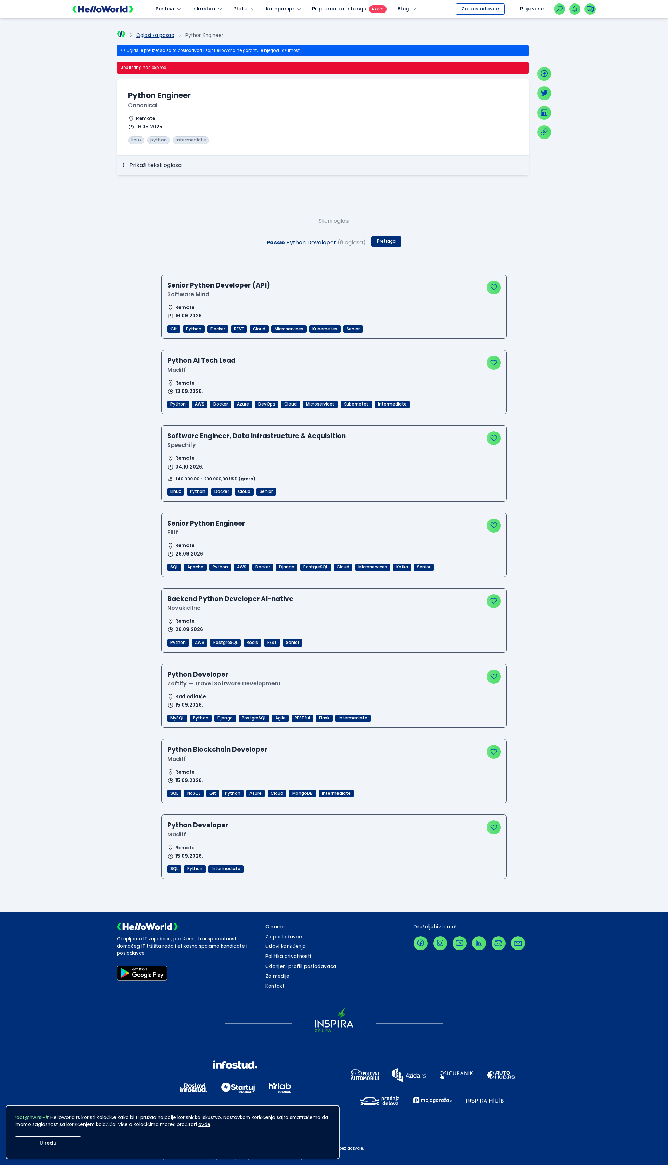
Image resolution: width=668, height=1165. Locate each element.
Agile (280, 718)
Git (173, 329)
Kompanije (280, 9)
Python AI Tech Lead (201, 360)
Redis (252, 642)
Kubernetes (324, 329)
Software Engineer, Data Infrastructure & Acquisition (256, 436)
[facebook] (544, 74)
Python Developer (197, 674)
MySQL (177, 718)
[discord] (499, 943)
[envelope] (518, 943)
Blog (403, 9)
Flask (324, 718)
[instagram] (440, 943)
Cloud (259, 329)
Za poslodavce (480, 9)
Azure (243, 404)
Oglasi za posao (155, 35)
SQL (174, 567)
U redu (48, 1143)
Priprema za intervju (339, 9)
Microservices (289, 329)
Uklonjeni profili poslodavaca (300, 966)
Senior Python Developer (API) (218, 285)
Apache (195, 567)
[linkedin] (544, 113)
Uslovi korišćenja (285, 946)
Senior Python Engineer (206, 523)
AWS (199, 404)
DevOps (266, 404)
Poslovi (165, 9)
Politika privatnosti (288, 956)
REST (239, 329)
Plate (240, 9)
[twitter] (544, 93)
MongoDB (302, 793)
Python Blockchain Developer (217, 749)
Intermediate (392, 404)
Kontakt (275, 986)
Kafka (402, 567)
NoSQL (193, 793)
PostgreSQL (315, 567)
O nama (275, 926)
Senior (353, 329)
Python (193, 329)
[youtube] (460, 943)
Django (286, 567)
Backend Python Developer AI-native (230, 599)
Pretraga (386, 241)
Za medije (277, 976)
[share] (544, 132)
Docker (217, 329)
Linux (175, 491)
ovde (204, 1124)
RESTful (302, 718)
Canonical (142, 105)
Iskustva (203, 9)
